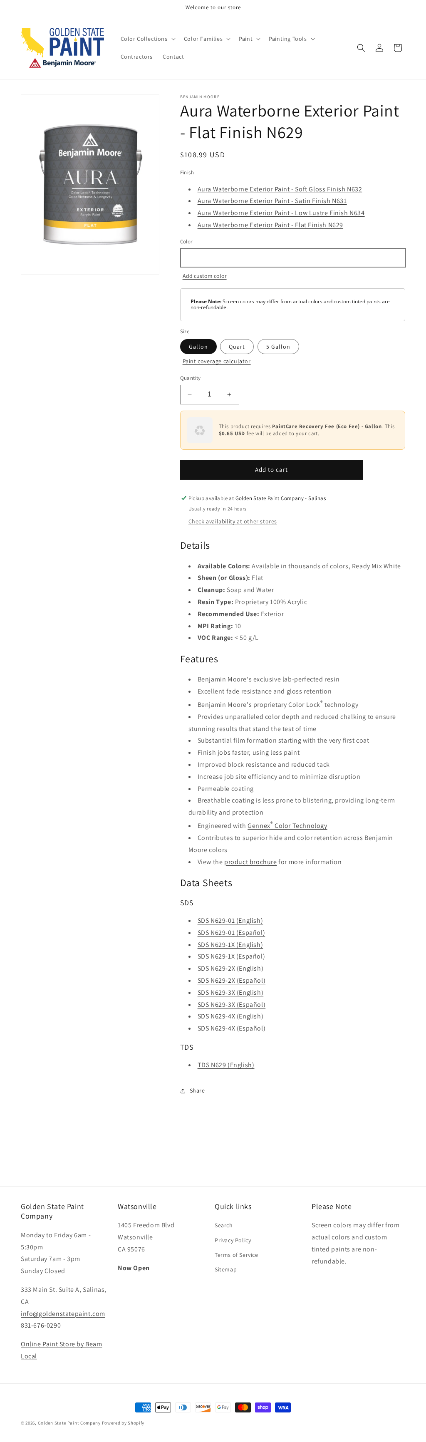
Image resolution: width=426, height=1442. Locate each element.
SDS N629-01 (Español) (231, 932)
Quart (237, 346)
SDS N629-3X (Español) (232, 1004)
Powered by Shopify (123, 1423)
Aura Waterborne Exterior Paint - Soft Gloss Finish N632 (280, 189)
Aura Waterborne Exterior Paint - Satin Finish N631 (272, 200)
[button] (147, 38)
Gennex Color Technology (287, 825)
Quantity (190, 378)
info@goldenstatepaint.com (63, 1313)
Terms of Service (236, 1255)
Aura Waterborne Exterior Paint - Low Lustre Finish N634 (281, 212)
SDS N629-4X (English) (231, 1016)
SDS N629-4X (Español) (232, 1028)
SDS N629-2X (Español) (232, 980)
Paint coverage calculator (217, 361)
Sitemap (226, 1269)
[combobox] (292, 258)
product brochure (250, 861)
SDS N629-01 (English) (230, 920)
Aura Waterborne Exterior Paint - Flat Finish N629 (270, 225)
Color (186, 241)
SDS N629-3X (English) (231, 992)
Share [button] (197, 1090)
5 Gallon (278, 346)
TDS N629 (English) (226, 1064)
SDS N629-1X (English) (230, 944)
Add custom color (205, 276)
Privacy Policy (233, 1240)
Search (224, 1225)
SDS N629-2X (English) (231, 968)
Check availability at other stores (232, 521)
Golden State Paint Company (69, 1423)
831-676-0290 (41, 1325)
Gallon (198, 346)
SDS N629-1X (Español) (231, 956)
